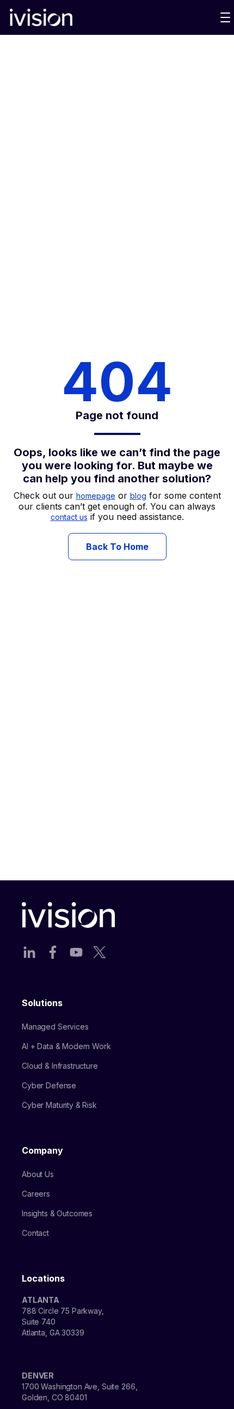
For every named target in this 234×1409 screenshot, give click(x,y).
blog (138, 495)
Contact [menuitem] (35, 1233)
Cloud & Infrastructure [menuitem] (60, 1065)
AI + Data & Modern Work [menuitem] (66, 1046)
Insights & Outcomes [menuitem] (57, 1213)
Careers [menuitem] (36, 1193)
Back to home (117, 546)
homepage (95, 495)
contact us (69, 517)
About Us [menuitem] (38, 1174)
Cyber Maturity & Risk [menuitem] (59, 1105)
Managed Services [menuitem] (55, 1026)
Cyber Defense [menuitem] (49, 1085)
